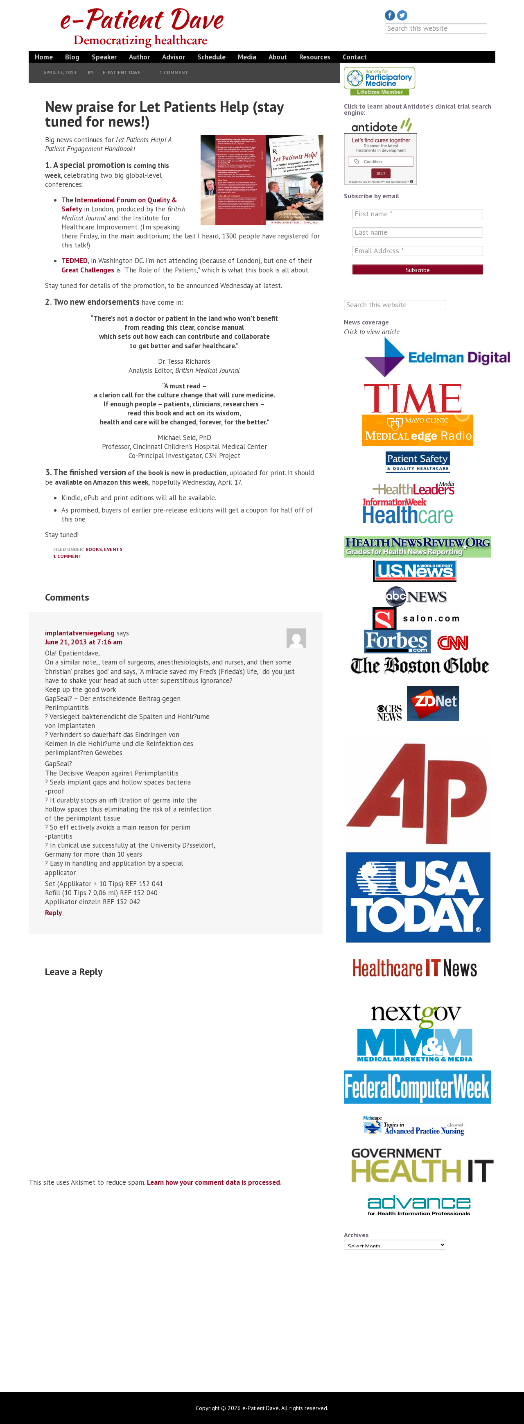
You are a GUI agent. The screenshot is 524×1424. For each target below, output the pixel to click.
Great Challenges (87, 269)
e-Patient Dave (143, 26)
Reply (53, 912)
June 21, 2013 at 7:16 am (83, 641)
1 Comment (174, 72)
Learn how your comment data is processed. (214, 1182)
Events (113, 549)
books (94, 549)
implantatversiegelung (80, 632)
